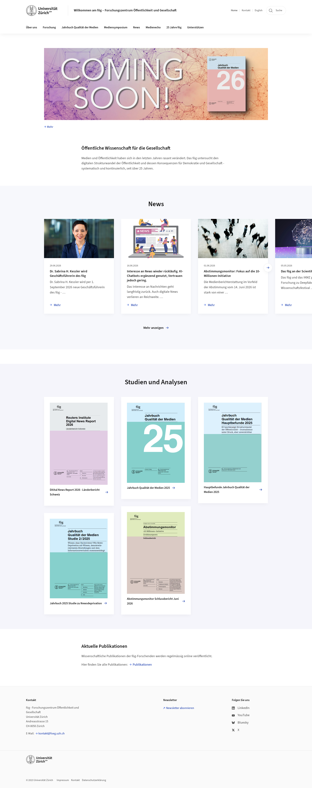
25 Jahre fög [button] (173, 27)
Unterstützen (195, 27)
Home (234, 10)
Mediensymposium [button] (115, 27)
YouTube (244, 715)
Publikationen (142, 664)
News (136, 27)
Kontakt (246, 10)
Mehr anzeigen (153, 328)
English (259, 10)
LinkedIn (244, 708)
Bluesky (243, 722)
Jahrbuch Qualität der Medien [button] (80, 27)
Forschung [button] (49, 27)
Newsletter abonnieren (180, 708)
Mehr (50, 127)
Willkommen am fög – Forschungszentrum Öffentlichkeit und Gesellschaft (125, 10)
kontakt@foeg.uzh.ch (51, 733)
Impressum (63, 780)
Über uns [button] (31, 27)
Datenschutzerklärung (94, 780)
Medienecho (153, 27)
